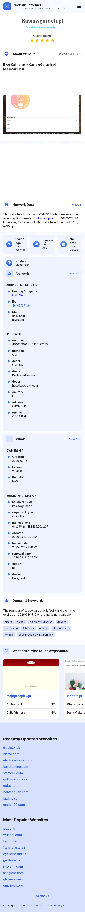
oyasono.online (14, 854)
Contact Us (42, 895)
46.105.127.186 (21, 305)
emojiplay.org (13, 885)
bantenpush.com (15, 792)
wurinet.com (12, 835)
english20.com (14, 805)
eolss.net (9, 786)
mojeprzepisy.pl (19, 696)
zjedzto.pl (74, 696)
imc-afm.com (13, 866)
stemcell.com (13, 773)
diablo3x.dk (11, 748)
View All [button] (76, 204)
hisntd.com (11, 754)
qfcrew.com (12, 879)
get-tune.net (12, 860)
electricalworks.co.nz (19, 760)
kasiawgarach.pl (48, 218)
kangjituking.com (15, 767)
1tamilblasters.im (15, 847)
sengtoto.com (13, 873)
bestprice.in (11, 841)
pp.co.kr (9, 828)
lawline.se (10, 798)
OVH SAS (18, 295)
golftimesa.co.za (15, 779)
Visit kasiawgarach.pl (42, 27)
